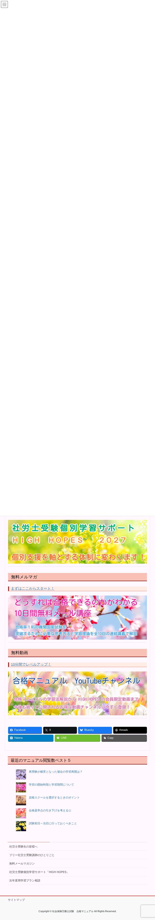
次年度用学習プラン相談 (24, 880)
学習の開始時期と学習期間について (51, 784)
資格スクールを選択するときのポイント (54, 797)
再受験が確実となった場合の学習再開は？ (56, 771)
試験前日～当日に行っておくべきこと (53, 823)
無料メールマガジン (22, 863)
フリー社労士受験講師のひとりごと (31, 855)
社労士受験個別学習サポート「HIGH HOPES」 (39, 872)
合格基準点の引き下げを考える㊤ (50, 810)
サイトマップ (16, 899)
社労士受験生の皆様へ (23, 846)
